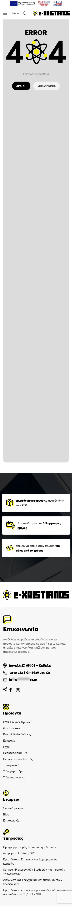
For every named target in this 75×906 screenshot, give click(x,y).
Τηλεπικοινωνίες (14, 777)
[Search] (26, 13)
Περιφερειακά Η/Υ (15, 753)
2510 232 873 (19, 673)
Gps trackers (11, 728)
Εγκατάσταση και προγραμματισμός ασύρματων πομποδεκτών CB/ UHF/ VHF (34, 892)
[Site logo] (51, 13)
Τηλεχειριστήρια (13, 771)
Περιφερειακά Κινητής (18, 759)
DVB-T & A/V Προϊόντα (18, 722)
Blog (6, 814)
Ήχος (6, 747)
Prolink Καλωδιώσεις (17, 734)
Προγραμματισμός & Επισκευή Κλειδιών (29, 847)
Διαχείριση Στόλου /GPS (19, 853)
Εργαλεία (9, 740)
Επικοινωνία (11, 820)
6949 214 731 (40, 673)
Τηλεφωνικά (11, 765)
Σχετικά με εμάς (13, 808)
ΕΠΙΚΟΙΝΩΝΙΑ (47, 86)
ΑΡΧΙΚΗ (21, 86)
